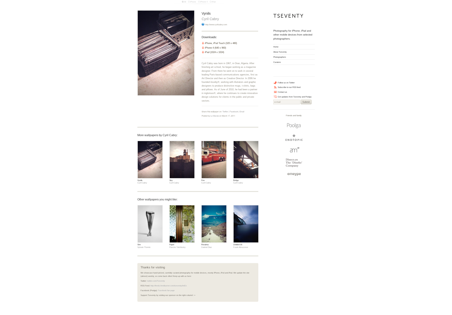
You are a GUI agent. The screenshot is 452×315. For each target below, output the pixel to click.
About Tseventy (280, 52)
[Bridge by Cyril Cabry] (246, 160)
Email (242, 111)
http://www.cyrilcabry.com (216, 24)
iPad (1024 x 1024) (214, 52)
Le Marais (214, 115)
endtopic (294, 137)
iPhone (193, 2)
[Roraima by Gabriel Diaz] (214, 224)
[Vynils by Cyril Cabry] (150, 160)
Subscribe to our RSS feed (289, 87)
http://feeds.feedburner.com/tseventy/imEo (168, 286)
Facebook (234, 111)
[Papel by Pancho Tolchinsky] (182, 224)
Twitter (225, 111)
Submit (306, 102)
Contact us (282, 92)
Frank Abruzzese (240, 247)
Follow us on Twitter (286, 83)
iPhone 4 (204, 2)
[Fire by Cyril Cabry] (214, 160)
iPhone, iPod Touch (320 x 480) (221, 43)
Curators (277, 62)
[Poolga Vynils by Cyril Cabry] (166, 53)
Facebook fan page (166, 290)
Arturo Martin (294, 150)
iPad (214, 2)
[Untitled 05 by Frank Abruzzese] (246, 224)
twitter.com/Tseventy (156, 281)
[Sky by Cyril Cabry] (182, 160)
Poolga (294, 126)
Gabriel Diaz (206, 247)
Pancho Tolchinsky (177, 247)
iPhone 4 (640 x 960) (215, 47)
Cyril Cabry (210, 19)
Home (275, 47)
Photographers (279, 57)
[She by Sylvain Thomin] (150, 224)
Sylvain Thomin (143, 247)
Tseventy (288, 16)
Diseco (294, 163)
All (185, 2)
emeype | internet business (294, 174)
